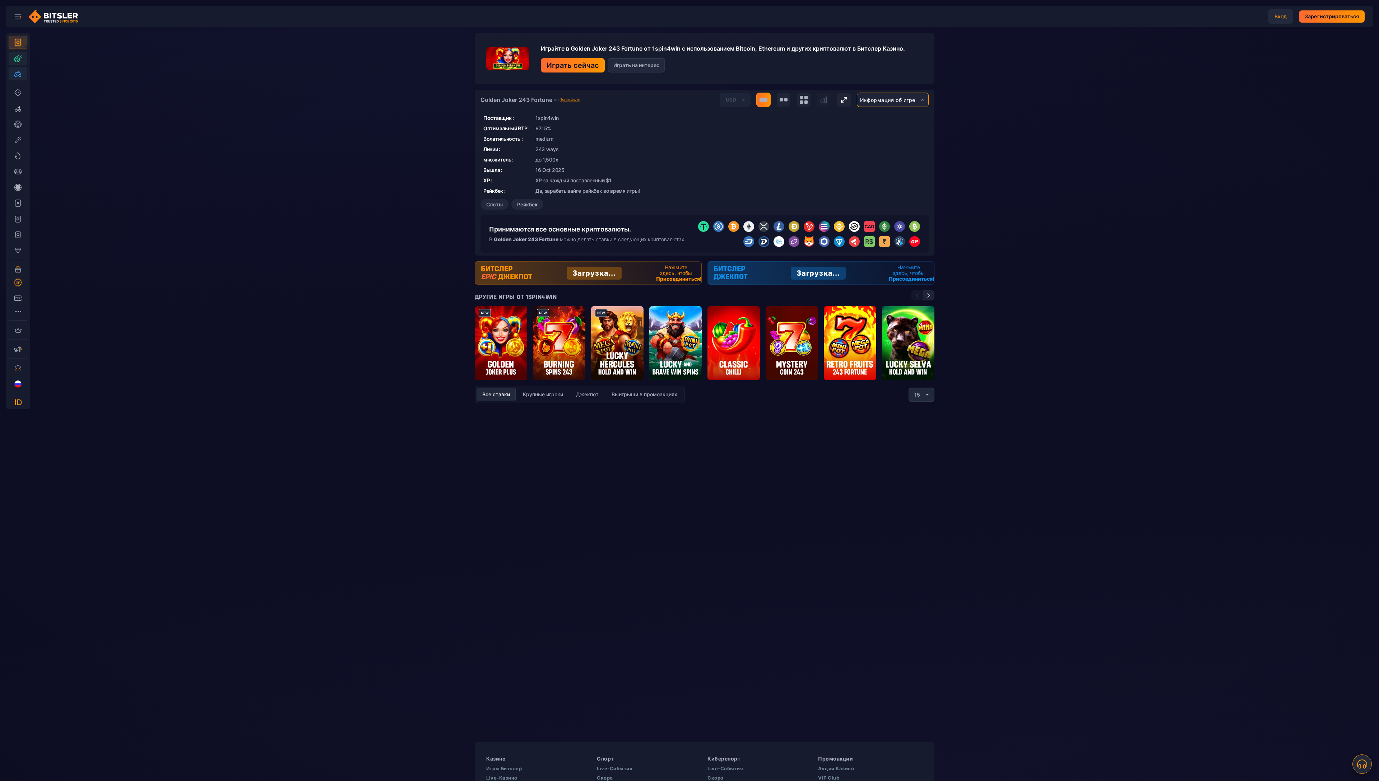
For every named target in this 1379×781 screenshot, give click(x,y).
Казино (496, 759)
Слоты (494, 204)
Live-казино (501, 778)
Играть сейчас (573, 65)
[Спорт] (18, 58)
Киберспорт (723, 759)
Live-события (614, 768)
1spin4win (570, 99)
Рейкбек (527, 204)
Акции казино (836, 768)
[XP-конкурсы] (18, 282)
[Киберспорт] (18, 73)
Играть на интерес (636, 65)
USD (731, 100)
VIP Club (828, 778)
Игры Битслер (504, 768)
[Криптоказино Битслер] (56, 16)
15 (917, 395)
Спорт (605, 759)
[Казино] (18, 42)
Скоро (605, 778)
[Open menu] (17, 16)
